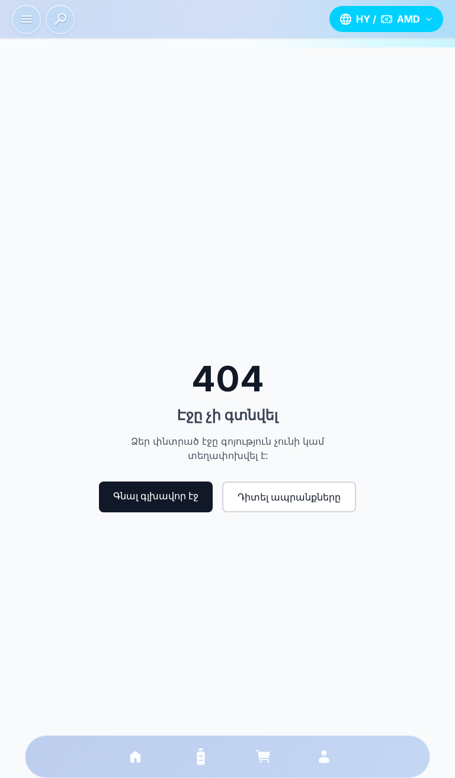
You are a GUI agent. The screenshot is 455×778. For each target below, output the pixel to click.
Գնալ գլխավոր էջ (155, 496)
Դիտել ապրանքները (289, 497)
